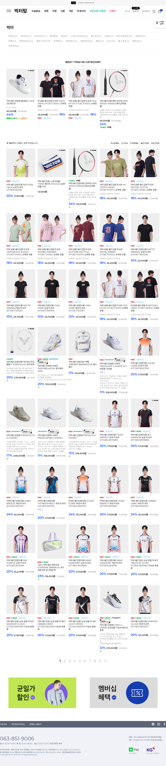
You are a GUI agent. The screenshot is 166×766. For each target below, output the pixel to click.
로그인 (127, 11)
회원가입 (135, 11)
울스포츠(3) (123, 41)
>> (105, 661)
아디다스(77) (40, 36)
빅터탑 (20, 11)
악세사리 (81, 11)
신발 (62, 11)
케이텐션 (54, 36)
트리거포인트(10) (124, 36)
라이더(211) (26, 36)
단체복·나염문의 (35, 724)
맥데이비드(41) (26, 41)
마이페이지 (146, 11)
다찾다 (159, 23)
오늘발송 (36, 11)
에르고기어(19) (43, 41)
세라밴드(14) (71, 41)
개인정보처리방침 (18, 724)
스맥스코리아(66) (79, 36)
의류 (54, 11)
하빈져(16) (140, 36)
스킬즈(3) (108, 36)
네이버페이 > (133, 753)
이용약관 (3, 724)
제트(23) (100, 41)
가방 (71, 11)
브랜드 (112, 11)
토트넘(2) (136, 41)
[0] (159, 11)
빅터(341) (13, 36)
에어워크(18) (87, 41)
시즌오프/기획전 (97, 11)
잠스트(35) (96, 36)
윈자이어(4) (14, 46)
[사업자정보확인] (74, 750)
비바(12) (12, 41)
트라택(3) (58, 41)
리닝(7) (64, 36)
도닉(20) (111, 41)
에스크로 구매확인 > (154, 753)
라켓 (46, 11)
